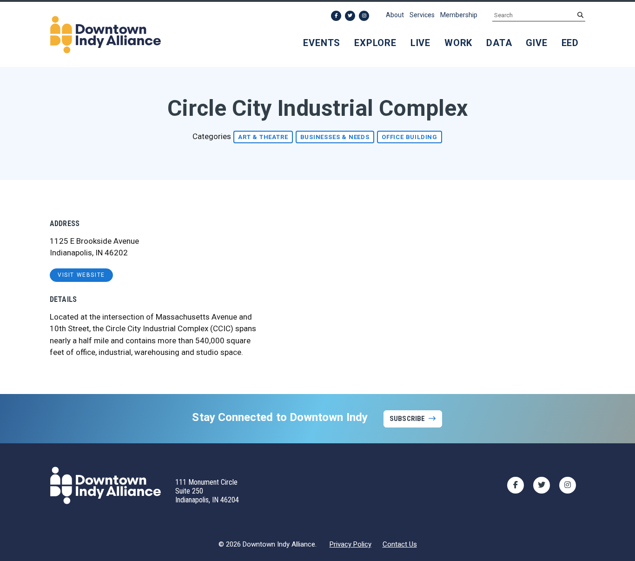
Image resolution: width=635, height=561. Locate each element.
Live (420, 42)
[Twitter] (350, 16)
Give (536, 42)
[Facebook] (336, 16)
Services (422, 15)
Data (499, 42)
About (395, 15)
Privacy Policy (350, 544)
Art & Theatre (263, 137)
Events (321, 42)
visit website (81, 275)
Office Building (409, 137)
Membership (458, 15)
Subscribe (407, 418)
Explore (375, 42)
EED (570, 42)
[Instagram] (364, 16)
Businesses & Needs (335, 137)
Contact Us (400, 544)
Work (458, 42)
